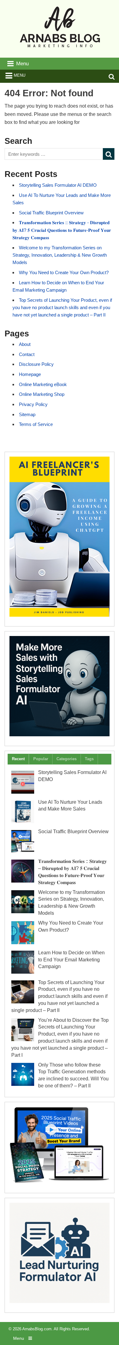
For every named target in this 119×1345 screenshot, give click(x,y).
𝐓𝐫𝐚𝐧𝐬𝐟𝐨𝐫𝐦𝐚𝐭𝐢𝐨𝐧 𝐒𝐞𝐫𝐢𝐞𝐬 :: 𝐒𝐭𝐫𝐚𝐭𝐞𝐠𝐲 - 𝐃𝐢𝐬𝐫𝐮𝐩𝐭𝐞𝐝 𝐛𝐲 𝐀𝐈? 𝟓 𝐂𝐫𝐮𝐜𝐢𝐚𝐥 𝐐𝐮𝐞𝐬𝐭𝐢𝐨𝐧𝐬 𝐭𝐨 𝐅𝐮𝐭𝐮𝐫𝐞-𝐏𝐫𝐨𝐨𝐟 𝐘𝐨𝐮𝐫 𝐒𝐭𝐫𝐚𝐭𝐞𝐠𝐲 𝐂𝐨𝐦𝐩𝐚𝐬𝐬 (62, 230)
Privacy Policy (33, 404)
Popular (40, 759)
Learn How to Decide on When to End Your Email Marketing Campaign (71, 959)
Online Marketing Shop (41, 394)
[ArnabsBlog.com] (60, 50)
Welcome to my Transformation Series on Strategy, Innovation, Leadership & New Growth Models (60, 255)
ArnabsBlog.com (37, 1329)
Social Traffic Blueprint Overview (51, 212)
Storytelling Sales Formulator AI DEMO (58, 185)
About (25, 344)
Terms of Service (36, 424)
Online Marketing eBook (43, 384)
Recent (18, 759)
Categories (66, 759)
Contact (26, 354)
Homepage (30, 374)
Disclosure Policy (36, 364)
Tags (89, 759)
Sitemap (27, 414)
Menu (19, 75)
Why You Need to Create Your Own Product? (64, 272)
